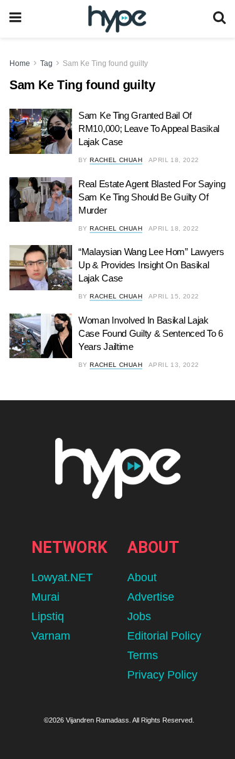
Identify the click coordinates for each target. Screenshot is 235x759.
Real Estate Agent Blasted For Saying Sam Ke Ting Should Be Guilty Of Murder (151, 197)
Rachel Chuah (116, 159)
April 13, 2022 (174, 364)
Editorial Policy (164, 636)
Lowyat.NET (62, 577)
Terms (142, 655)
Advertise (150, 597)
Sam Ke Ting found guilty (105, 63)
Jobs (139, 616)
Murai (45, 597)
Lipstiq (47, 616)
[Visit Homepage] (117, 19)
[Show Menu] (15, 19)
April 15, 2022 (174, 296)
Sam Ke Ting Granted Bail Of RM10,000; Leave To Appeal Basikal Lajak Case (148, 128)
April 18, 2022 (174, 159)
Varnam (50, 636)
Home (19, 63)
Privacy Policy (162, 675)
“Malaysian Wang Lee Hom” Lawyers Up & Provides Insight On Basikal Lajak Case (151, 264)
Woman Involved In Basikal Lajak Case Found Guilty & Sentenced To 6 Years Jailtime (150, 333)
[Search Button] (219, 19)
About (142, 577)
